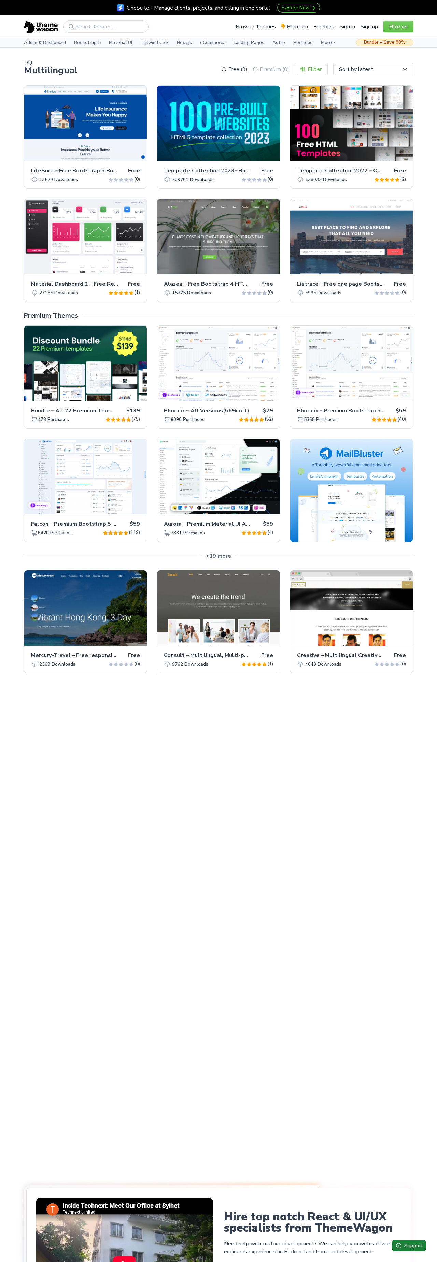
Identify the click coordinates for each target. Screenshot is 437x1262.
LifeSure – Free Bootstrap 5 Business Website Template (107, 170)
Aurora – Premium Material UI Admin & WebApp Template (240, 524)
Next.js (184, 43)
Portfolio (303, 43)
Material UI (120, 43)
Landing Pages (249, 43)
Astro (278, 43)
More (326, 43)
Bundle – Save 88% (385, 42)
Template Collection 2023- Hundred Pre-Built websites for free (249, 170)
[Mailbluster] (351, 490)
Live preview (122, 152)
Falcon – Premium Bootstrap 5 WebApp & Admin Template (109, 524)
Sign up (369, 26)
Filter (314, 69)
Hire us (398, 26)
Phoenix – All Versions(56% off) (206, 410)
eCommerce (212, 43)
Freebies (323, 26)
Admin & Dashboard (45, 43)
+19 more (218, 556)
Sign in (347, 26)
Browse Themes (256, 26)
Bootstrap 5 (87, 43)
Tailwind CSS (154, 43)
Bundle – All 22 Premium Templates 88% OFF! (92, 410)
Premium (296, 26)
